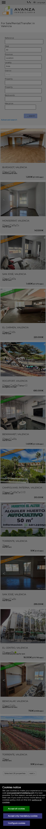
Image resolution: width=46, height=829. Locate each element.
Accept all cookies (16, 808)
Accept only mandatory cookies (23, 816)
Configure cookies (16, 823)
